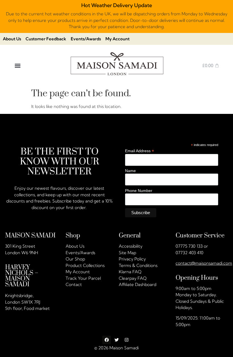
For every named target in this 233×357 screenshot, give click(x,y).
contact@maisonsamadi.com (204, 263)
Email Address (139, 150)
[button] (17, 65)
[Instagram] (126, 340)
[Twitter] (116, 340)
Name (130, 171)
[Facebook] (106, 340)
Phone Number (138, 190)
